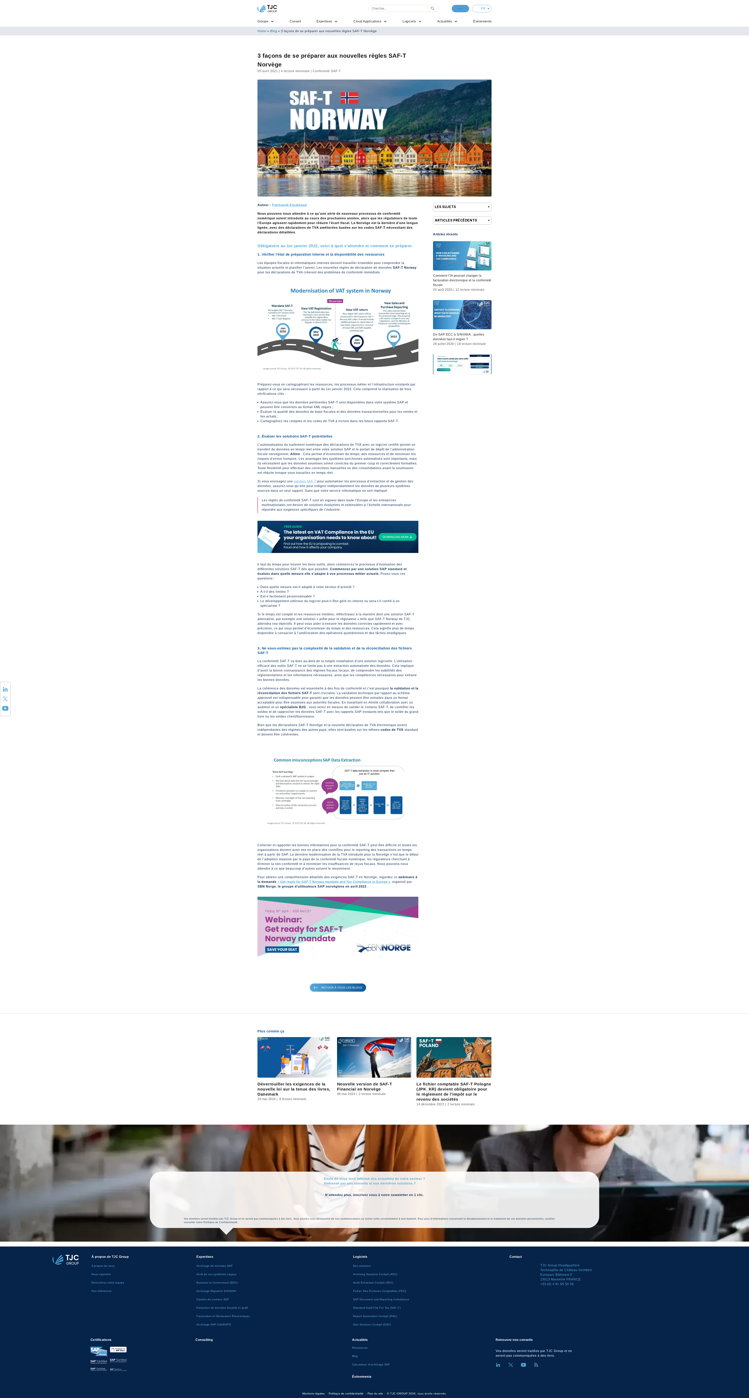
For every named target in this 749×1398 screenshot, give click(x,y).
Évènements (482, 21)
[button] (482, 8)
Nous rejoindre (101, 1274)
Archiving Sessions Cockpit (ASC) (375, 1274)
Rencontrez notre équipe (107, 1282)
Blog (273, 31)
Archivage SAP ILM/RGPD (213, 1324)
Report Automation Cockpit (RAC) (375, 1316)
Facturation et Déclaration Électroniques (223, 1316)
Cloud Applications (367, 21)
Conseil (295, 21)
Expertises (324, 21)
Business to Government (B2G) (217, 1282)
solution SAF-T (305, 481)
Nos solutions (362, 1265)
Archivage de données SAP (214, 1265)
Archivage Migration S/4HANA (216, 1291)
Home (261, 31)
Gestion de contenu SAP (212, 1299)
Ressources (360, 1347)
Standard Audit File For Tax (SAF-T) (377, 1307)
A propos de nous (103, 1265)
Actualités (444, 21)
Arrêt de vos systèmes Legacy (216, 1274)
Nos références (101, 1291)
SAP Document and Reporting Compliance (381, 1299)
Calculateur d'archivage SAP (371, 1364)
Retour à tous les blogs (341, 987)
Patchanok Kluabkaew (289, 205)
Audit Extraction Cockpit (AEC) (373, 1282)
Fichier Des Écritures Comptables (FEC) (379, 1291)
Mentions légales (313, 1393)
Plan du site (375, 1393)
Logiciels (409, 21)
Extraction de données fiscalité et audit (222, 1307)
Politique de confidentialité (346, 1393)
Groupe (262, 21)
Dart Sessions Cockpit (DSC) (372, 1324)
